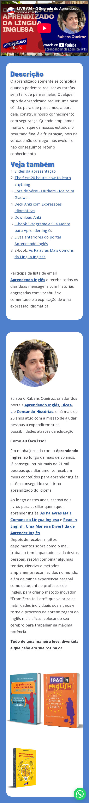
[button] (80, 794)
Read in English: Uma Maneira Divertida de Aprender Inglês (43, 526)
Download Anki (27, 217)
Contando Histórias (35, 411)
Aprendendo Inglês (41, 404)
